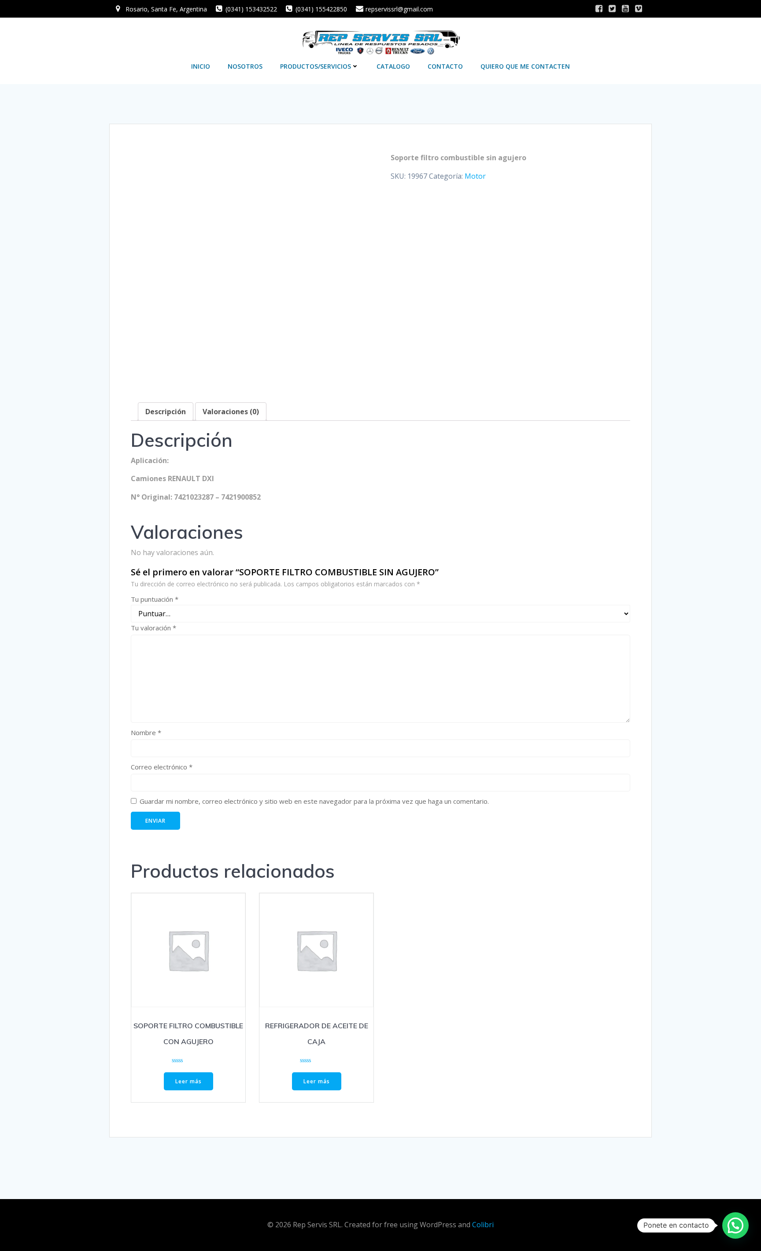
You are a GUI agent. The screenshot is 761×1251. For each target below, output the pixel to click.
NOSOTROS (245, 66)
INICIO (200, 66)
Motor (475, 176)
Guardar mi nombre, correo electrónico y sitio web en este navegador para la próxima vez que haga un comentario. (314, 801)
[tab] (165, 411)
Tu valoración (153, 627)
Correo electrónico (161, 766)
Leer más (188, 1081)
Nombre (146, 732)
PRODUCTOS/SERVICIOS (315, 66)
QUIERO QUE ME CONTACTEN (525, 66)
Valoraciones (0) (231, 411)
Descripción (165, 411)
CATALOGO (393, 66)
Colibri (483, 1224)
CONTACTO (445, 66)
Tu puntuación (154, 599)
